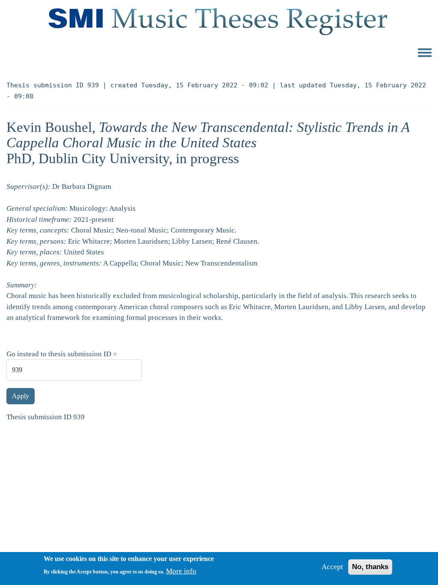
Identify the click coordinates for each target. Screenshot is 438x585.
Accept (332, 567)
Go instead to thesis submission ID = (61, 354)
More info (181, 571)
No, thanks (370, 567)
